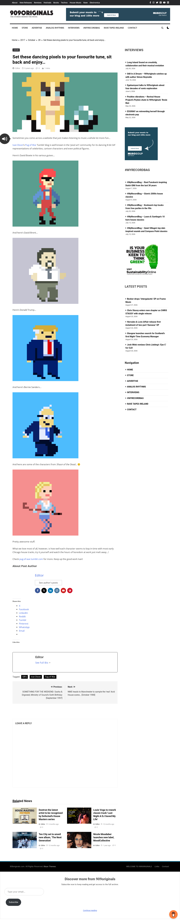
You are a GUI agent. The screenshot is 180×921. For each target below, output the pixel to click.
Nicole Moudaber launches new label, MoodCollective (103, 837)
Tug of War (50, 677)
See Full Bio (41, 662)
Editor (17, 68)
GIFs (24, 677)
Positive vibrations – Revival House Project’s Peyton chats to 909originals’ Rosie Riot (146, 99)
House (16, 50)
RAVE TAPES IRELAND (114, 27)
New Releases (26, 2)
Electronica (95, 2)
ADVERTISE (37, 27)
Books (56, 2)
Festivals (47, 2)
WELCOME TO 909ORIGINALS (139, 866)
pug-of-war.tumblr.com (31, 559)
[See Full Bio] (49, 662)
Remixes (38, 2)
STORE (25, 27)
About (15, 2)
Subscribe (13, 902)
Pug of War (30, 144)
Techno (64, 2)
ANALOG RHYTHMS (55, 27)
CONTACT (132, 27)
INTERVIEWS (73, 27)
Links (157, 866)
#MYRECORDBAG (91, 27)
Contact (165, 866)
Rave (85, 2)
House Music (75, 2)
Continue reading (90, 910)
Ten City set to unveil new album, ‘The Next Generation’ (50, 837)
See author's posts (48, 582)
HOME (15, 27)
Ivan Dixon (18, 144)
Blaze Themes (50, 866)
